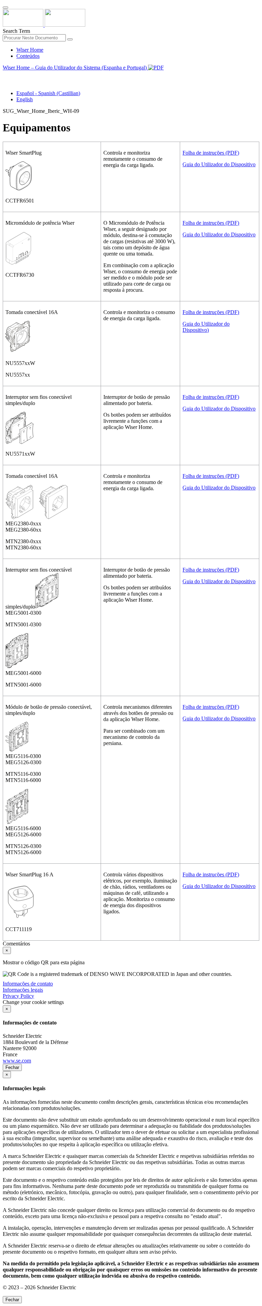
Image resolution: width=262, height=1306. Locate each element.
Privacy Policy (18, 996)
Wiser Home (29, 50)
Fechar (12, 1067)
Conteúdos (28, 56)
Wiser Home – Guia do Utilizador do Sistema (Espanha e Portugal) (75, 67)
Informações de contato (28, 984)
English (24, 99)
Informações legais (23, 990)
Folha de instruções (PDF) (211, 153)
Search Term (16, 31)
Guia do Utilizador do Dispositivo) (206, 327)
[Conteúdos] (5, 75)
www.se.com (17, 1060)
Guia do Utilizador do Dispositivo (219, 164)
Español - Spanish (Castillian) (48, 93)
